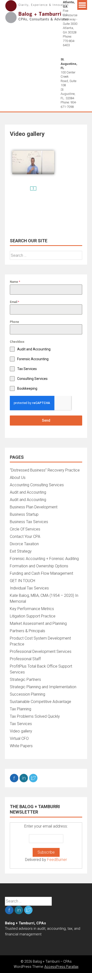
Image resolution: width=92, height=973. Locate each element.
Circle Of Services (25, 529)
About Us (18, 477)
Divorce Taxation (24, 544)
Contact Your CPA (25, 536)
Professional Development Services (40, 651)
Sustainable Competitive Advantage (40, 701)
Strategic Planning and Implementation (43, 687)
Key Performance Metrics (32, 608)
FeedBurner (57, 859)
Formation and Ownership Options (39, 566)
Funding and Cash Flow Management (41, 573)
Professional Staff (25, 659)
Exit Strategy (21, 551)
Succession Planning (27, 694)
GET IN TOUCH (22, 580)
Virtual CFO (19, 738)
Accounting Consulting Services (37, 485)
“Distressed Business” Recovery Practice (45, 470)
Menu (82, 5)
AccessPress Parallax (61, 967)
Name (15, 282)
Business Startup (24, 514)
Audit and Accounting (28, 492)
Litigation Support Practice (32, 616)
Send (46, 420)
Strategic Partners (25, 679)
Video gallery (21, 731)
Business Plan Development (33, 507)
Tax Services (21, 723)
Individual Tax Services (29, 588)
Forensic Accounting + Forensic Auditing (44, 558)
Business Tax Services (29, 521)
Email (14, 302)
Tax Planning (20, 709)
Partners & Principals (27, 631)
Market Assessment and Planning (38, 623)
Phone (14, 322)
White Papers (21, 746)
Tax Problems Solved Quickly (35, 716)
